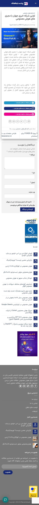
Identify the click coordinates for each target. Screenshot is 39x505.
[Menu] (35, 3)
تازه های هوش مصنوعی (29, 13)
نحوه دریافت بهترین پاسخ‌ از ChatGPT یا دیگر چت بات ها (18, 325)
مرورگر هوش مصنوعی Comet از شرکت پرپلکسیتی (19, 312)
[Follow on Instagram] (31, 386)
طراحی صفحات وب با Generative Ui (9, 134)
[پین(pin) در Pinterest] (14, 121)
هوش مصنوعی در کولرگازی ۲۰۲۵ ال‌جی (18, 266)
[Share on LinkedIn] (10, 121)
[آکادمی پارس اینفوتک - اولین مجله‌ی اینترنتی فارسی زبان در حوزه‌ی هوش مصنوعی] (19, 3)
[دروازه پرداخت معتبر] (33, 491)
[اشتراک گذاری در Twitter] (21, 121)
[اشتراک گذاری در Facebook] (25, 121)
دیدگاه (32, 155)
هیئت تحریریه (13, 25)
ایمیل (32, 182)
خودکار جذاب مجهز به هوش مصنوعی (19, 278)
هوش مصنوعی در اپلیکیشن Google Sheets (17, 305)
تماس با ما (33, 403)
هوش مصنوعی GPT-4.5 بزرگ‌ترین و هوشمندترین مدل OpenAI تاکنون (19, 318)
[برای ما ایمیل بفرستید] (24, 386)
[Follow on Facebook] (35, 386)
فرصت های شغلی (31, 407)
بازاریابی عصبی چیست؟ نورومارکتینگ (19, 260)
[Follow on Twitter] (28, 386)
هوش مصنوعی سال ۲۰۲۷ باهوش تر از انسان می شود (19, 299)
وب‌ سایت (32, 192)
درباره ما (34, 399)
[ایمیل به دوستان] (17, 121)
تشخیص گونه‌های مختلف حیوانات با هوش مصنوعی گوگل (17, 285)
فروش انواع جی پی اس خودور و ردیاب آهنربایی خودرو (19, 254)
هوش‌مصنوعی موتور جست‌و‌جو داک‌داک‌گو (18, 272)
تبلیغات (34, 411)
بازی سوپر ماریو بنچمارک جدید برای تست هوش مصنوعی (18, 292)
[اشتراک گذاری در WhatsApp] (29, 121)
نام (33, 173)
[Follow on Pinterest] (20, 386)
